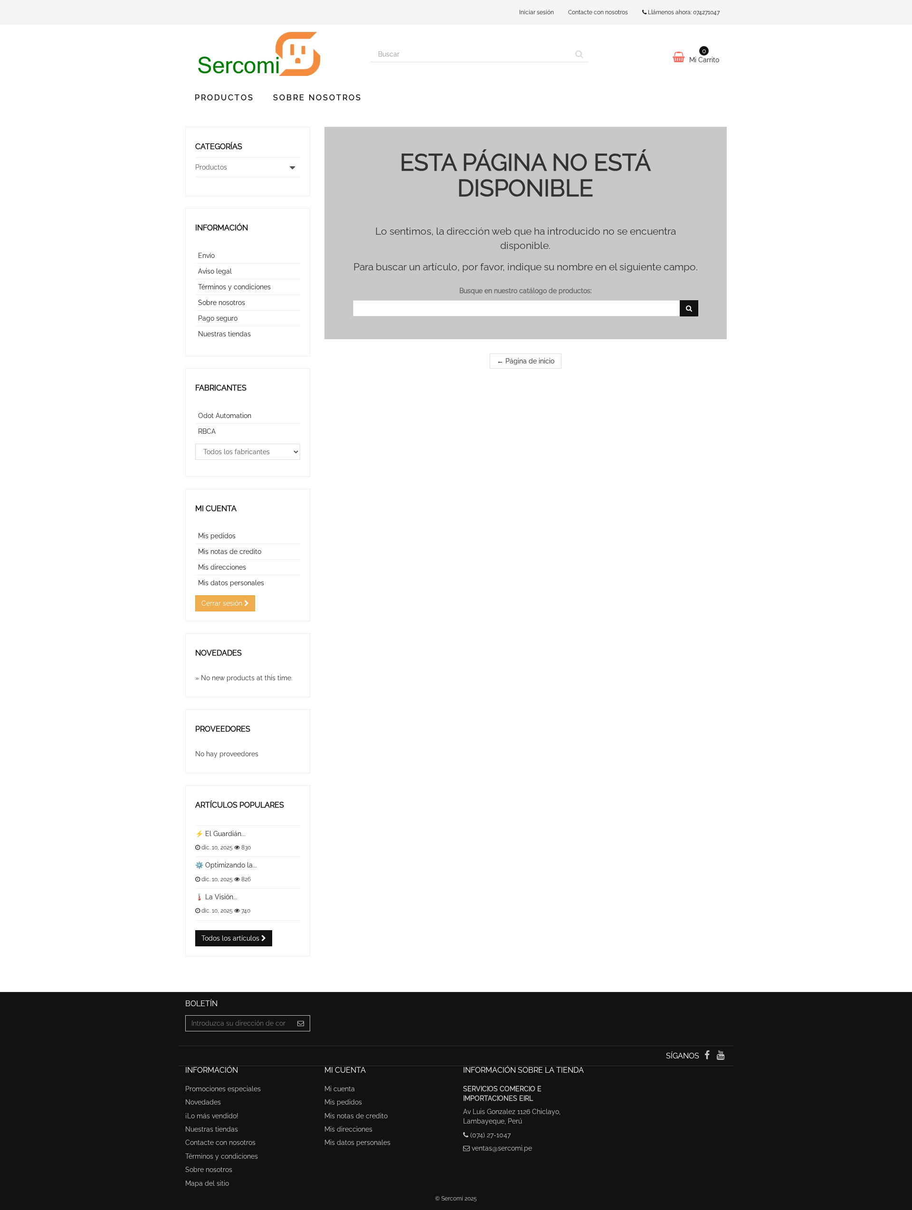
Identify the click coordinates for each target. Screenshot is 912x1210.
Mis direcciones (222, 567)
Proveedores (222, 729)
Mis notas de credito (229, 551)
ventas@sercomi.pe (502, 1148)
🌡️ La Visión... (216, 897)
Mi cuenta (216, 508)
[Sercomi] (270, 54)
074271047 (706, 12)
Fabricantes (221, 387)
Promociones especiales (223, 1089)
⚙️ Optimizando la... (226, 865)
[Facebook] (708, 1056)
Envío (206, 255)
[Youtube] (721, 1056)
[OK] (689, 308)
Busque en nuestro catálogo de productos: (525, 291)
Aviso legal (215, 271)
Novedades (218, 652)
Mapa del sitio (207, 1183)
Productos (224, 97)
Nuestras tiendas (224, 334)
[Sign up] (301, 1023)
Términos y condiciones (234, 287)
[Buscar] (579, 54)
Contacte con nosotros (598, 12)
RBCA (207, 431)
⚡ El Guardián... (220, 834)
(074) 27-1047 (490, 1135)
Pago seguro (218, 318)
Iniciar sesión (536, 12)
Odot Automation (224, 415)
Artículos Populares (239, 805)
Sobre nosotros (317, 97)
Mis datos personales (231, 583)
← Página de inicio (525, 361)
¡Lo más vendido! (211, 1116)
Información (221, 227)
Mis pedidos (217, 536)
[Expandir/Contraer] (292, 167)
